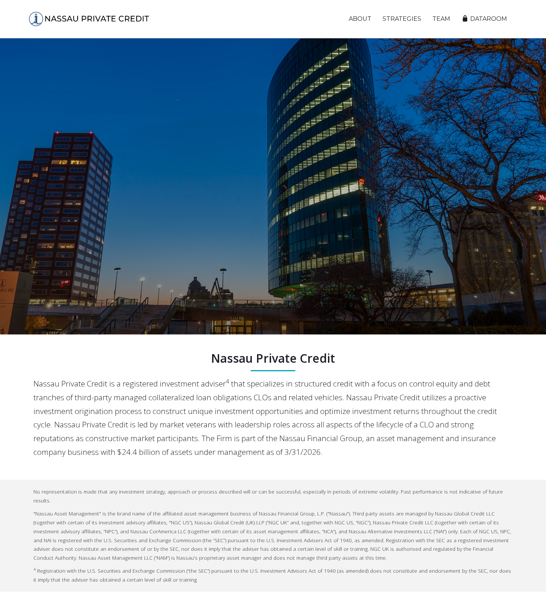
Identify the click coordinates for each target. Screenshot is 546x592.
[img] (89, 19)
